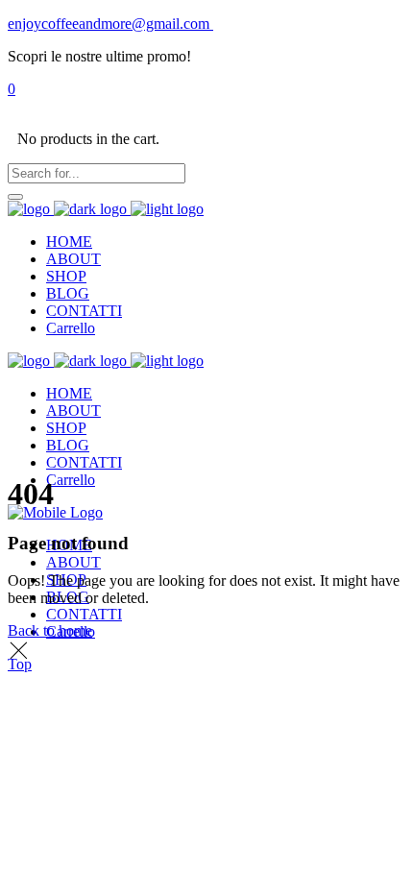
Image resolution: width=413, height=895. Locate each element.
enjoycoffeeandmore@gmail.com (110, 23)
